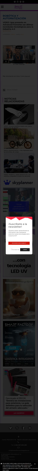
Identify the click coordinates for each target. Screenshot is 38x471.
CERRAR (25, 249)
